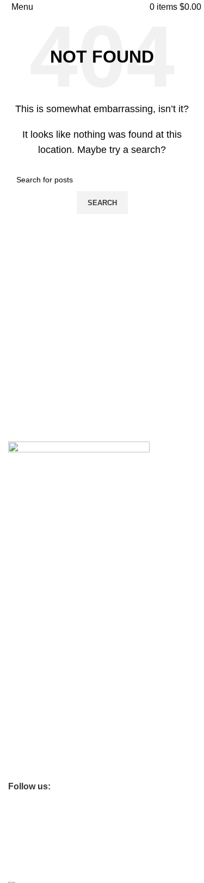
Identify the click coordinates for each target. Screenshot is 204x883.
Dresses (22, 732)
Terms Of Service (37, 556)
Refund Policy (31, 658)
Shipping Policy (34, 677)
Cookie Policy (31, 621)
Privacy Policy (31, 640)
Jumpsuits (25, 770)
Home (18, 695)
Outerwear (26, 751)
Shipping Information (43, 575)
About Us (24, 519)
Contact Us (27, 538)
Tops (16, 714)
